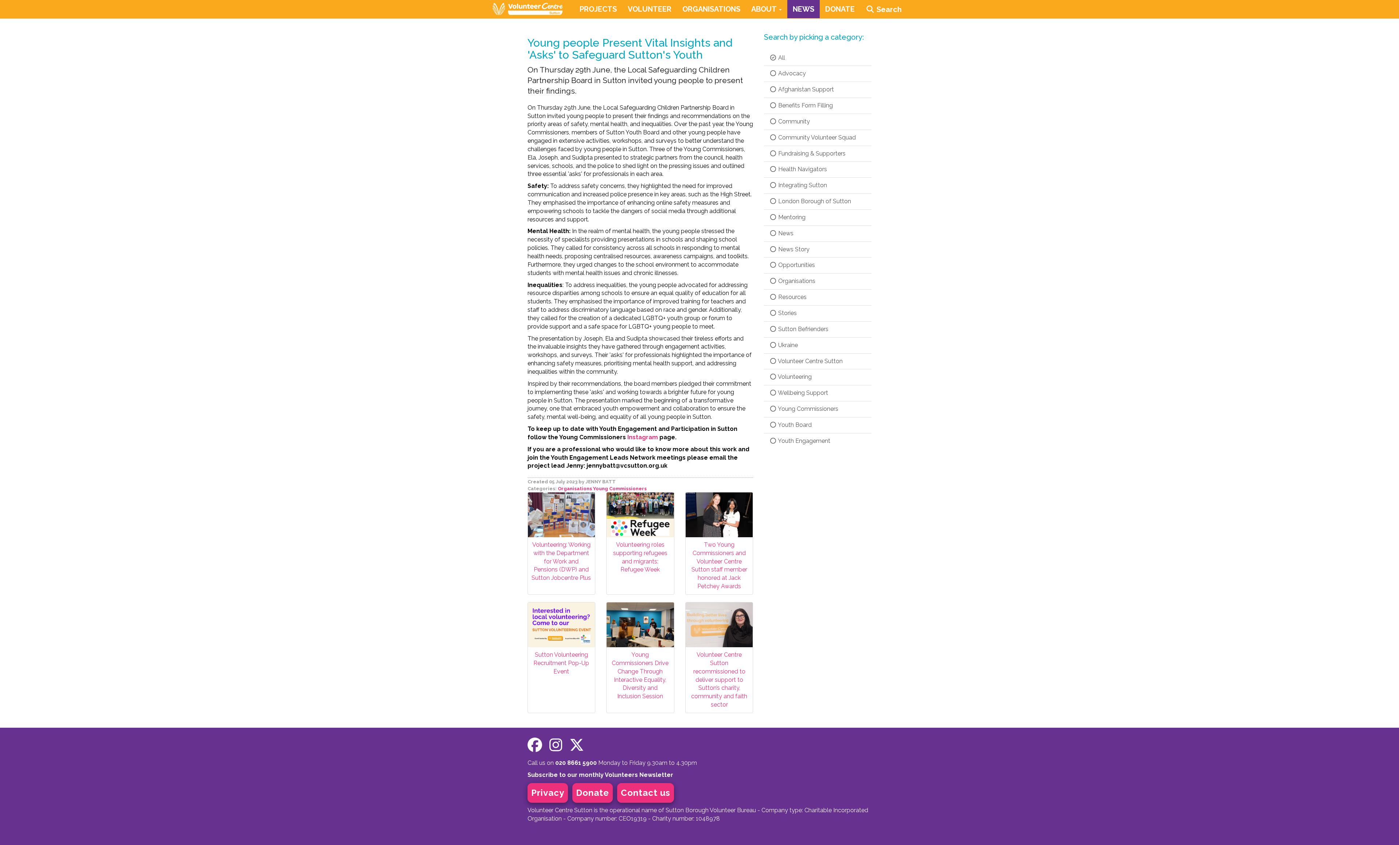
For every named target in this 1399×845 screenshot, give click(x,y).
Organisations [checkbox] (796, 281)
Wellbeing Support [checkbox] (802, 392)
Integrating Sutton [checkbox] (802, 185)
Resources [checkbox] (792, 297)
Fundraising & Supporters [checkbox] (811, 153)
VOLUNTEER (649, 9)
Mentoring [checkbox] (791, 217)
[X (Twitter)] (576, 745)
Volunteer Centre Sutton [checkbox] (810, 361)
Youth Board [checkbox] (794, 424)
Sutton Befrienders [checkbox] (802, 329)
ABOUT (764, 9)
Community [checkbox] (793, 121)
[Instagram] (555, 745)
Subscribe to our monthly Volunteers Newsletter (600, 774)
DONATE (840, 9)
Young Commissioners (620, 488)
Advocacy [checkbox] (791, 73)
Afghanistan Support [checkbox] (805, 89)
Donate (592, 792)
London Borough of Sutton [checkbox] (814, 201)
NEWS (803, 9)
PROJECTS (598, 9)
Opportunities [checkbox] (796, 265)
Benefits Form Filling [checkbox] (805, 105)
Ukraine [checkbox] (787, 345)
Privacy (547, 792)
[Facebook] (535, 745)
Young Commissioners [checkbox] (807, 408)
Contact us (645, 792)
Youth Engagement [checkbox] (803, 440)
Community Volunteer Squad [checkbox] (816, 137)
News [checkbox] (785, 233)
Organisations (575, 488)
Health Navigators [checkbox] (802, 169)
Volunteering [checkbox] (794, 376)
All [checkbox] (781, 57)
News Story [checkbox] (793, 249)
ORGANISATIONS (711, 9)
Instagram (642, 437)
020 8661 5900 (576, 762)
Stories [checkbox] (787, 313)
